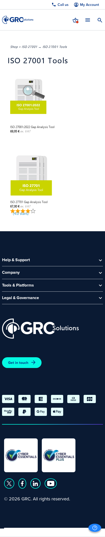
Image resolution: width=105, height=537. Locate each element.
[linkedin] (35, 483)
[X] (9, 483)
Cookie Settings (85, 531)
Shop (14, 47)
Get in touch (18, 362)
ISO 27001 (29, 47)
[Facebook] (22, 483)
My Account (89, 4)
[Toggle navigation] (88, 20)
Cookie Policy (50, 531)
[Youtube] (51, 483)
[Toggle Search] (100, 20)
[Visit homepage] (17, 20)
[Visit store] (75, 20)
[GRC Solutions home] (40, 329)
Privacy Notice (18, 531)
